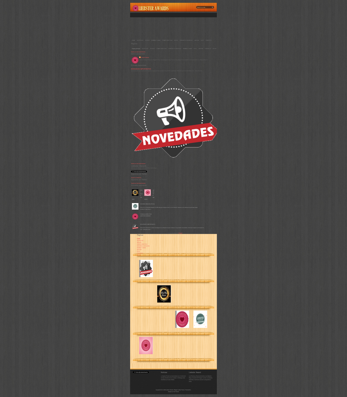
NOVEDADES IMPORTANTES (141, 69)
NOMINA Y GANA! (155, 40)
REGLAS (147, 40)
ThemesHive (188, 389)
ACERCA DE (140, 40)
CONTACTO (208, 40)
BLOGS (176, 40)
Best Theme (181, 389)
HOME (133, 40)
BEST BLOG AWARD (137, 194)
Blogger (180, 233)
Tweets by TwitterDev (136, 177)
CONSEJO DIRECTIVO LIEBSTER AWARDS (146, 215)
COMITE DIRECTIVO (167, 40)
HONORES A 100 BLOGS (186, 40)
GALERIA (196, 40)
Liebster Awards (145, 57)
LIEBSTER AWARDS (149, 194)
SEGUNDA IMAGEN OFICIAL (147, 204)
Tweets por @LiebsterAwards (138, 52)
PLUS (202, 40)
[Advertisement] (175, 25)
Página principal (136, 48)
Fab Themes (176, 391)
